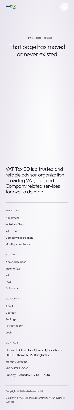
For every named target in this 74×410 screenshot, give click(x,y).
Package (11, 319)
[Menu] (64, 7)
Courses (11, 312)
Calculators (44, 117)
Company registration (19, 237)
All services (12, 218)
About (48, 139)
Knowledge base (23, 128)
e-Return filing (22, 139)
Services (18, 117)
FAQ (8, 281)
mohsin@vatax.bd (16, 362)
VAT (8, 275)
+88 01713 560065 (17, 368)
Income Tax (13, 268)
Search (56, 95)
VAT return (12, 231)
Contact (18, 149)
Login (9, 332)
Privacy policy (14, 326)
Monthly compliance (18, 244)
